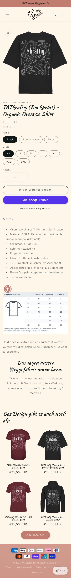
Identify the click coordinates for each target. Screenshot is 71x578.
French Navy (31, 139)
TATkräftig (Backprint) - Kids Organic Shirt (18, 518)
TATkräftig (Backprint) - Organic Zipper (53, 518)
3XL (23, 161)
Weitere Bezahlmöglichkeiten (35, 208)
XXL (9, 161)
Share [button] (9, 218)
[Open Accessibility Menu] (8, 289)
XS (8, 153)
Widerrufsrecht (24, 567)
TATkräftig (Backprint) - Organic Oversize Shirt (53, 466)
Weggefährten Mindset (33, 562)
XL (54, 153)
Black (10, 139)
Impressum (37, 572)
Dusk (51, 139)
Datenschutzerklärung (46, 567)
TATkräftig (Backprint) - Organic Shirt (18, 466)
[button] (7, 14)
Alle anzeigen (35, 535)
